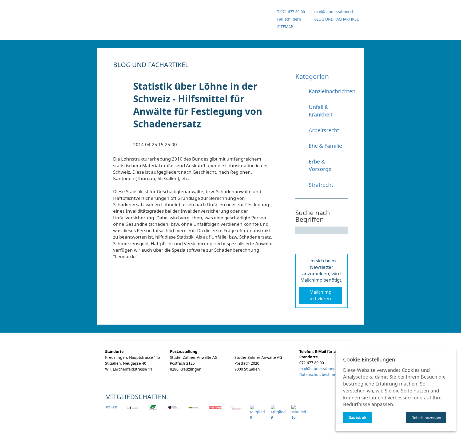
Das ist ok (357, 417)
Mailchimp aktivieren (320, 295)
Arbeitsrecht (324, 130)
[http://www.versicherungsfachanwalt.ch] (173, 411)
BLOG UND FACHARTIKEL (336, 19)
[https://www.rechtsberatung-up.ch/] (235, 411)
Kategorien (312, 76)
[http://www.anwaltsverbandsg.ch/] (152, 411)
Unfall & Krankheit (320, 110)
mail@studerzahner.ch (334, 11)
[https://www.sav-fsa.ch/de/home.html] (111, 411)
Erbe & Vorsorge (320, 165)
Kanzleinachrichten (332, 91)
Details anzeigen (426, 417)
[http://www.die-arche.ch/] (278, 416)
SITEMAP (285, 26)
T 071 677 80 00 (291, 11)
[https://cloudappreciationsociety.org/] (298, 416)
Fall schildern (289, 19)
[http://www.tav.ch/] (132, 411)
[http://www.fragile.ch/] (257, 416)
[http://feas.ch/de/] (194, 411)
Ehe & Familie (325, 145)
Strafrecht (321, 184)
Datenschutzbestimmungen (324, 374)
